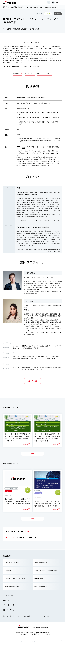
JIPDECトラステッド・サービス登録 (15, 578)
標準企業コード (38, 578)
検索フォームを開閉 (48, 2)
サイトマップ (57, 616)
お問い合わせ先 (32, 381)
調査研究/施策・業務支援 (12, 586)
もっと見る (32, 454)
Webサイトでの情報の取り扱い (23, 616)
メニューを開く (60, 595)
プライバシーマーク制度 (12, 562)
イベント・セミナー (14, 531)
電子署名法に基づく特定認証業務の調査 (45, 570)
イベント (9, 537)
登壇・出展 (20, 537)
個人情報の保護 (7, 616)
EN (53, 2)
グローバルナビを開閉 (60, 2)
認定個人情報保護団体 (40, 562)
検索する (60, 86)
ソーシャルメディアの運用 (42, 616)
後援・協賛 (32, 537)
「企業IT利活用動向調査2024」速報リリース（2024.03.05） (22, 66)
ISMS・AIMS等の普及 (40, 586)
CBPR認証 (8, 570)
